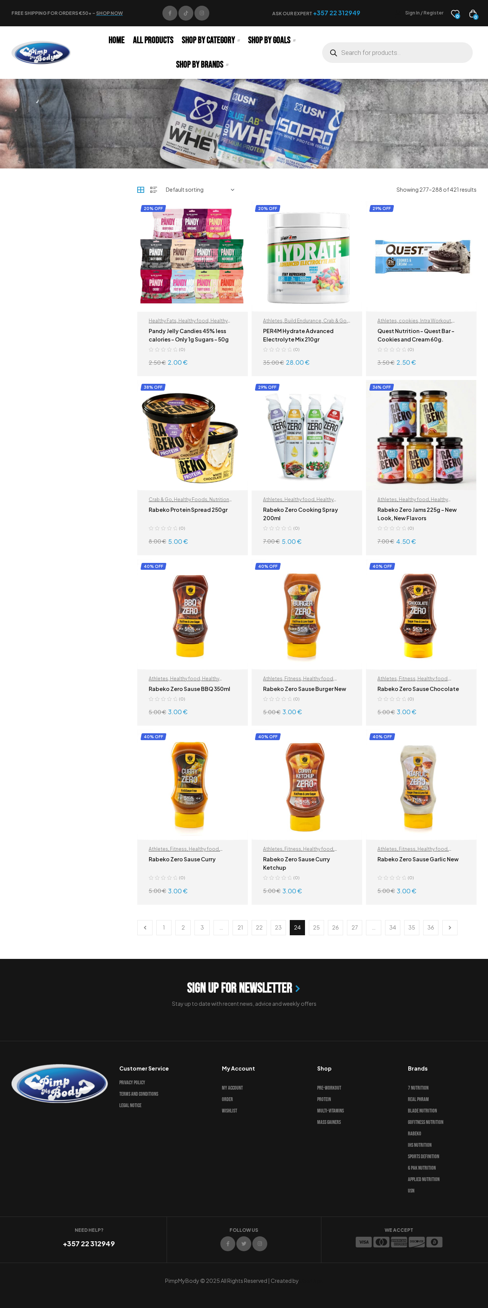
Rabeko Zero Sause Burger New (304, 688)
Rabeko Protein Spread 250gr (188, 509)
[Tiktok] (185, 13)
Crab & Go (335, 321)
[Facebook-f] (169, 13)
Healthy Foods (190, 499)
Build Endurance (302, 321)
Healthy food (193, 321)
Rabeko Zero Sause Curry (182, 859)
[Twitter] (243, 1243)
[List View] (153, 190)
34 (392, 927)
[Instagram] (201, 13)
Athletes (273, 321)
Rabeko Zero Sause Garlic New (418, 859)
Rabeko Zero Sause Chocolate (418, 688)
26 (335, 927)
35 (411, 927)
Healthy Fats (163, 321)
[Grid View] (140, 190)
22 (259, 927)
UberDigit (311, 1280)
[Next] (450, 927)
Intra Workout (435, 321)
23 (278, 927)
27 (355, 927)
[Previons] (144, 927)
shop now (109, 13)
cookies (408, 321)
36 (430, 927)
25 (316, 927)
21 (240, 927)
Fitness (292, 678)
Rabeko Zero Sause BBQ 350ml (189, 688)
